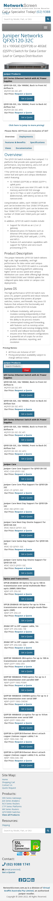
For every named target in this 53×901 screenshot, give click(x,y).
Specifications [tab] (37, 142)
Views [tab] (8, 148)
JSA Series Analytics (11, 800)
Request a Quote (23, 93)
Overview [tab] (10, 136)
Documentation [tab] (24, 148)
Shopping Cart (8, 782)
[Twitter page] (24, 880)
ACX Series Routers (11, 803)
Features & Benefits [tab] (15, 142)
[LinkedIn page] (32, 880)
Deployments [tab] (26, 136)
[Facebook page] (20, 880)
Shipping (6, 825)
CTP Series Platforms (12, 806)
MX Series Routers (10, 809)
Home (5, 779)
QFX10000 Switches (11, 812)
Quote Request (9, 788)
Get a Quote (27, 98)
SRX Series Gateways (11, 798)
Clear (26, 370)
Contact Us (7, 785)
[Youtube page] (28, 880)
